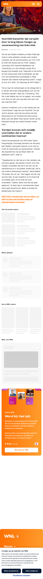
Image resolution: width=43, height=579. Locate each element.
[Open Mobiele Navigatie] (38, 4)
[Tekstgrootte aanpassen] (34, 31)
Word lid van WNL (21, 450)
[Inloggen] (33, 4)
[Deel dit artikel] (39, 31)
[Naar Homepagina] (6, 4)
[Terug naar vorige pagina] (4, 31)
